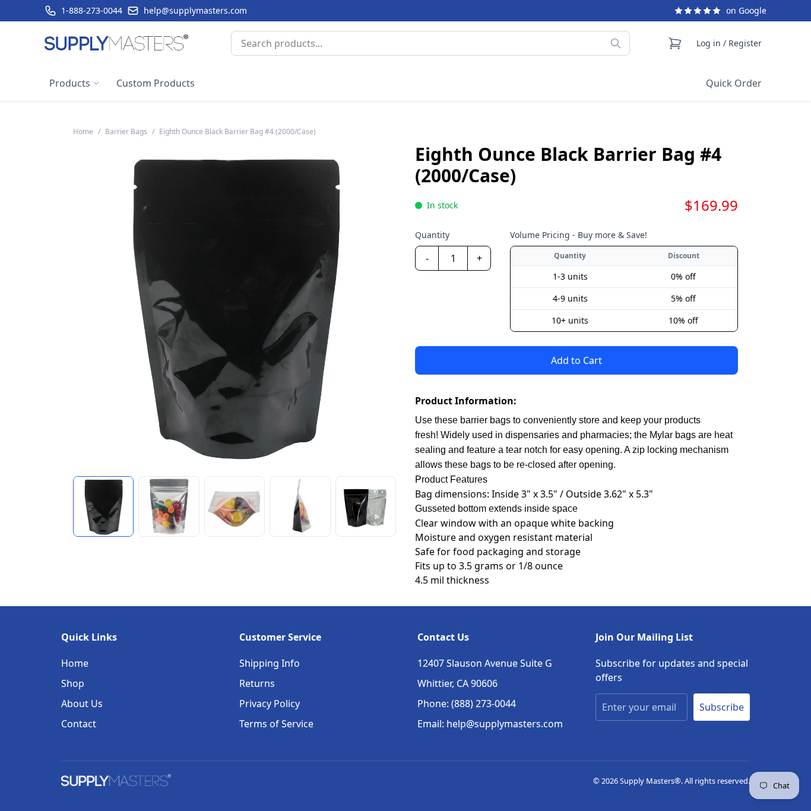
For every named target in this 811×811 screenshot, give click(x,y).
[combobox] (430, 43)
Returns (257, 683)
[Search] (616, 43)
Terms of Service (276, 723)
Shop (72, 683)
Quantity (432, 234)
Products (69, 83)
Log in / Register (729, 43)
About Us (82, 703)
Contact (78, 723)
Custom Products (155, 83)
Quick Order (734, 83)
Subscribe (721, 707)
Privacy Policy (269, 703)
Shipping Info (269, 663)
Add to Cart (576, 360)
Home (74, 663)
